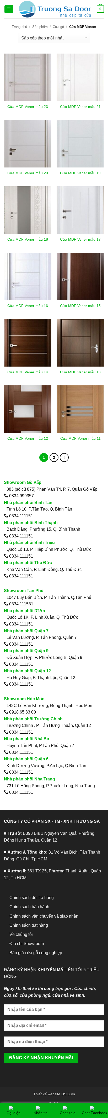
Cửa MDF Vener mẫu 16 (27, 306)
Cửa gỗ (58, 27)
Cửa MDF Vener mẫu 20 (27, 173)
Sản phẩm (40, 27)
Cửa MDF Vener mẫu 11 (80, 439)
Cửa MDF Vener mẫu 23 (27, 107)
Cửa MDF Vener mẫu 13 (80, 372)
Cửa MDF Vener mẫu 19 (80, 173)
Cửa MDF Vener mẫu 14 (27, 372)
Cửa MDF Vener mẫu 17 (80, 239)
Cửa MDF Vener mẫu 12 (27, 439)
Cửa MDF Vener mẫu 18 (27, 239)
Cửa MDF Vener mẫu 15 (80, 306)
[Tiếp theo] (64, 457)
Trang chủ (19, 27)
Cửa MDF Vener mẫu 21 (80, 107)
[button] (8, 9)
